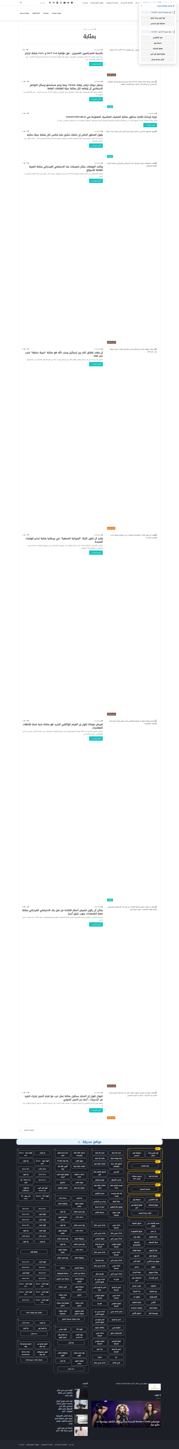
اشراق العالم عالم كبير (100, 1173)
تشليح (79, 1294)
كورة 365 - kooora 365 (42, 1197)
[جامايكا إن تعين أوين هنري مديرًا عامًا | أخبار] (81, 1431)
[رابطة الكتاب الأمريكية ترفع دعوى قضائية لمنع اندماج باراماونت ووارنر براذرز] (81, 1419)
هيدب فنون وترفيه (116, 1214)
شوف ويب (136, 1236)
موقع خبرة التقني (153, 1261)
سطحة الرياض (79, 1267)
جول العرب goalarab (79, 1336)
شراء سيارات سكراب (63, 1296)
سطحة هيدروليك (62, 1273)
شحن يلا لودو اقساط (99, 1245)
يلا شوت (79, 1198)
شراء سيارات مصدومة (63, 1312)
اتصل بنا (85, 2)
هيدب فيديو (136, 1285)
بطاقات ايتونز (99, 1327)
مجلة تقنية (116, 1201)
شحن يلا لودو (116, 1319)
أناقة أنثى (136, 1261)
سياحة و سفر (24, 13)
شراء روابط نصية (116, 1158)
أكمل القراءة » (96, 64)
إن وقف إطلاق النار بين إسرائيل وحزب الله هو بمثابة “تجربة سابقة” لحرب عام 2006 (64, 354)
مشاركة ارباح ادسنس (136, 1154)
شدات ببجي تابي (99, 1233)
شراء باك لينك (116, 1152)
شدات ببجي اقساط (116, 1226)
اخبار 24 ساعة (99, 1206)
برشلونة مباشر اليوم (62, 1354)
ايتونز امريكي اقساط (99, 1296)
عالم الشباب (145, 1165)
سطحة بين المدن (79, 1273)
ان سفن (153, 1231)
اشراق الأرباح (136, 1313)
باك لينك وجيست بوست (116, 1194)
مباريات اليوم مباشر (79, 1205)
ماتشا (100, 1357)
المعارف (153, 1285)
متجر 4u (116, 1279)
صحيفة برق (137, 1199)
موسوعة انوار (153, 1313)
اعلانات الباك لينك (100, 1163)
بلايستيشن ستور (116, 1333)
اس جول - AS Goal (25, 1197)
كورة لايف (42, 1214)
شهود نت (136, 1296)
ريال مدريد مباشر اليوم (79, 1354)
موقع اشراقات (153, 1205)
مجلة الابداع (137, 1272)
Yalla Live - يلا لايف (25, 1181)
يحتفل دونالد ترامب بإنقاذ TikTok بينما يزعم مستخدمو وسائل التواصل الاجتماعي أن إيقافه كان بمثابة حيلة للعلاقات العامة (66, 87)
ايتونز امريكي (99, 1238)
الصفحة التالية (29, 1130)
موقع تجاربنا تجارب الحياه (63, 1175)
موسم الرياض (99, 1179)
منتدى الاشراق (116, 1179)
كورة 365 (79, 1329)
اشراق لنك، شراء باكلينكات (116, 1165)
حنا (116, 1357)
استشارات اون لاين (136, 1279)
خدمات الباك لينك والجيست (79, 1154)
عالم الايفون (153, 1250)
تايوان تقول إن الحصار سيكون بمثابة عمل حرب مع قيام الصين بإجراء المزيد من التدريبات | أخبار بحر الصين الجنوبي (63, 1098)
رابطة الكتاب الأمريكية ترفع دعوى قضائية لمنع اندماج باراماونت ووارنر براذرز (63, 1419)
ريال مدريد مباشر (79, 1211)
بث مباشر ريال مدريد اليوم (62, 1336)
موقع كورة (34, 1251)
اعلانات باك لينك (79, 1187)
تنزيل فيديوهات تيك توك (42, 1353)
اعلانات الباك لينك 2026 (100, 1186)
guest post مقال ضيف (62, 1154)
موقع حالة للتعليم (116, 1206)
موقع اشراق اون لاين (136, 1206)
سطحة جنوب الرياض (79, 1288)
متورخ (153, 1266)
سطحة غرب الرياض (62, 1278)
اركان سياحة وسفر (145, 1213)
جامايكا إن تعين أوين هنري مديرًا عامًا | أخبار (64, 1429)
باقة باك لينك (153, 1176)
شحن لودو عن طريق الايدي (99, 1321)
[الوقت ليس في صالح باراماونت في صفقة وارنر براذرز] (81, 1393)
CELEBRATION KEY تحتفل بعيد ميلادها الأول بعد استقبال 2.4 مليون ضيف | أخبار (129, 1423)
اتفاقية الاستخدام (127, 2)
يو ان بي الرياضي (100, 1201)
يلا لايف (71, 1342)
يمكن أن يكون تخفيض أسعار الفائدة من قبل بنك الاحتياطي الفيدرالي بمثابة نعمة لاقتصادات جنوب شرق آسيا (62, 912)
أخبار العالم (36, 13)
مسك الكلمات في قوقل (153, 1224)
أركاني (153, 1302)
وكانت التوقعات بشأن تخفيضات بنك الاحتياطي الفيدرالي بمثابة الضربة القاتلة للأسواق (66, 168)
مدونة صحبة (153, 1307)
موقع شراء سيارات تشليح (63, 1304)
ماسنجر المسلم (145, 1189)
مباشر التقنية (136, 1302)
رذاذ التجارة (136, 1291)
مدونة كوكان (136, 1250)
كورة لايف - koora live (42, 1285)
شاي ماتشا (116, 1362)
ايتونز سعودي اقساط (116, 1245)
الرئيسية (91, 29)
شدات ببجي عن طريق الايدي (100, 1280)
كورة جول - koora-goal (42, 1162)
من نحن (137, 2)
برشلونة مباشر (62, 1203)
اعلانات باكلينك (63, 1187)
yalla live (71, 1368)
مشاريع (62, 1182)
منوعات (46, 13)
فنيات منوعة (56, 13)
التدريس (116, 1171)
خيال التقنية (153, 1236)
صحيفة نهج (153, 1255)
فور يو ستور (100, 1273)
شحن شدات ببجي (116, 1311)
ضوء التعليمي (153, 1199)
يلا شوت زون (42, 1328)
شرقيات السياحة (136, 1307)
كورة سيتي (63, 1329)
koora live (25, 1168)
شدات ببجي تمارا (99, 1225)
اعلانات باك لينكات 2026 (34, 1312)
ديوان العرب (79, 1182)
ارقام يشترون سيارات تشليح (79, 1312)
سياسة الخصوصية (112, 2)
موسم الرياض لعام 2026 (116, 1186)
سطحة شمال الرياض (79, 1280)
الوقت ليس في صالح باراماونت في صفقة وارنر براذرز (64, 1393)
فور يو (100, 1303)
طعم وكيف (153, 1296)
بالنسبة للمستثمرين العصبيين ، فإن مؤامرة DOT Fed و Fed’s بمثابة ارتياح (64, 53)
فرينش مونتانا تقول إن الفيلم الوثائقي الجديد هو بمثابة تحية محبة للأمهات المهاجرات (63, 726)
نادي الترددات (153, 1277)
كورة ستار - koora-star (25, 1154)
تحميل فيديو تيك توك (26, 1345)
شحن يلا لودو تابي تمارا (99, 1288)
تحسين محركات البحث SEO (137, 1177)
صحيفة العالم (99, 1212)
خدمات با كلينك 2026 (79, 1175)
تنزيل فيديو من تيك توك (42, 1345)
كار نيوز (136, 1255)
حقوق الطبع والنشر (97, 2)
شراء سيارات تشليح (79, 1304)
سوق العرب (79, 1160)
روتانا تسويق (153, 1272)
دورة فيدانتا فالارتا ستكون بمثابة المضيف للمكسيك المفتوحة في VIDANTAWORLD (111, 117)
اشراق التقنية (136, 1223)
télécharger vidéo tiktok (34, 1359)
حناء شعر (100, 1349)
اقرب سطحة (63, 1286)
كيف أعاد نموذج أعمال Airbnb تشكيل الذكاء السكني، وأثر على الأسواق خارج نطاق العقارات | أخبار (64, 1406)
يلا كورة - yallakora (25, 1189)
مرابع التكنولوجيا (136, 1231)
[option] (126, 1414)
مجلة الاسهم (153, 1242)
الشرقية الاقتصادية (136, 1243)
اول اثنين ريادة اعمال (153, 1154)
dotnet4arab (97, 49)
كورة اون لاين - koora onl (42, 1189)
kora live (26, 1208)
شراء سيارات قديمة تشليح (71, 1319)
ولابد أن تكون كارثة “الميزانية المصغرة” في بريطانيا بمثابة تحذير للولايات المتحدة (64, 540)
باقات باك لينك (100, 1158)
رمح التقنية (153, 1291)
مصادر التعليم (99, 1193)
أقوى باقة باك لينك (63, 1167)
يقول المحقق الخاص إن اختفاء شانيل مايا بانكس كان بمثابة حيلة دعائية (65, 134)
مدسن (137, 1266)
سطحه (62, 1267)
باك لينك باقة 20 (62, 1160)
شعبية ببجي (116, 1327)
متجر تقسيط (99, 1260)
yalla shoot (62, 1198)
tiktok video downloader (26, 1353)
